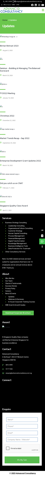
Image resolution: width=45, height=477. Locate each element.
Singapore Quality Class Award (14, 206)
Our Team (9, 281)
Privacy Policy (10, 288)
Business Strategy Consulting (16, 223)
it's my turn (22, 460)
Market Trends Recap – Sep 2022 (14, 138)
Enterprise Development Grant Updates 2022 (20, 161)
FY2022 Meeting (7, 93)
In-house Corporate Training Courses (21, 302)
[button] (43, 10)
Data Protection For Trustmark (19, 248)
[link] (42, 236)
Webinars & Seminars (16, 299)
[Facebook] (32, 5)
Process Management (16, 236)
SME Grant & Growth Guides (15, 305)
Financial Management (16, 238)
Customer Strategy (15, 231)
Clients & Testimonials (13, 283)
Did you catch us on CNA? (11, 183)
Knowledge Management (17, 243)
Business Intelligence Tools (18, 246)
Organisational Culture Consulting (20, 228)
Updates (11, 297)
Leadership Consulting (16, 226)
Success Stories (11, 286)
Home (5, 20)
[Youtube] (43, 5)
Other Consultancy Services (15, 252)
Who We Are (9, 278)
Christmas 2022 (7, 116)
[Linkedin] (36, 5)
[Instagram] (39, 5)
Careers (8, 291)
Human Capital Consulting (17, 233)
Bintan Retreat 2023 (9, 46)
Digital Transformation (16, 241)
